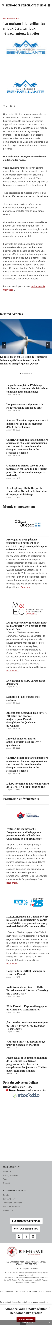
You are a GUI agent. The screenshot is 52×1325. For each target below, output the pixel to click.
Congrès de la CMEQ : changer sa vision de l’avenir (25, 972)
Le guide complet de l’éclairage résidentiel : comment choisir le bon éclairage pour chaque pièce (27, 388)
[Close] (49, 1308)
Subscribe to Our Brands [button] (26, 1220)
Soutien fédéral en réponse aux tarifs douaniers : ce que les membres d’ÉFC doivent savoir (27, 424)
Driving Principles (10, 1175)
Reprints (6, 1195)
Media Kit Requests (11, 1206)
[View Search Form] (3, 5)
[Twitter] (26, 1236)
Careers (6, 1183)
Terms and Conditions (12, 1202)
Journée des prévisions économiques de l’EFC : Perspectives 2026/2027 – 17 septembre (27, 1025)
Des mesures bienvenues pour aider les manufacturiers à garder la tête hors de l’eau (26, 626)
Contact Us (8, 1210)
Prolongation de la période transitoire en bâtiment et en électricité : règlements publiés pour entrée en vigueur (27, 544)
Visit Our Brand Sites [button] (26, 1228)
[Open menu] (49, 5)
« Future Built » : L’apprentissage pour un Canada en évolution (25, 1043)
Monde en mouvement (19, 506)
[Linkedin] (33, 1236)
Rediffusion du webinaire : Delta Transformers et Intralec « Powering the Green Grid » (27, 990)
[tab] (20, 373)
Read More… (27, 587)
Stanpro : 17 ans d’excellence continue (23, 698)
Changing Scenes (11, 19)
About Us (7, 1171)
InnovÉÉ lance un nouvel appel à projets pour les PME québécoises (23, 742)
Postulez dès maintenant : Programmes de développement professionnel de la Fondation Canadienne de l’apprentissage (24, 833)
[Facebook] (19, 1236)
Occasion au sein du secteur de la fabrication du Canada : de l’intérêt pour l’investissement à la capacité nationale (26, 470)
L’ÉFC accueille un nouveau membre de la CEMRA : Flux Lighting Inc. (27, 785)
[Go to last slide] (4, 345)
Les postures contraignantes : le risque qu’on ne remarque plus (24, 406)
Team (5, 1179)
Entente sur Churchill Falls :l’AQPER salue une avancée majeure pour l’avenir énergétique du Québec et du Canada (26, 719)
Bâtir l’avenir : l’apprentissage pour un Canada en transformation (27, 1008)
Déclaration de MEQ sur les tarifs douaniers (25, 682)
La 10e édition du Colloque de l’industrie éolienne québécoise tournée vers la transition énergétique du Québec (23, 360)
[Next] (48, 345)
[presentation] (26, 336)
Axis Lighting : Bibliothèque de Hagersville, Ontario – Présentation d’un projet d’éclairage (26, 491)
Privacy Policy (9, 1199)
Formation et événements (21, 798)
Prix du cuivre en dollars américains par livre (21, 1084)
